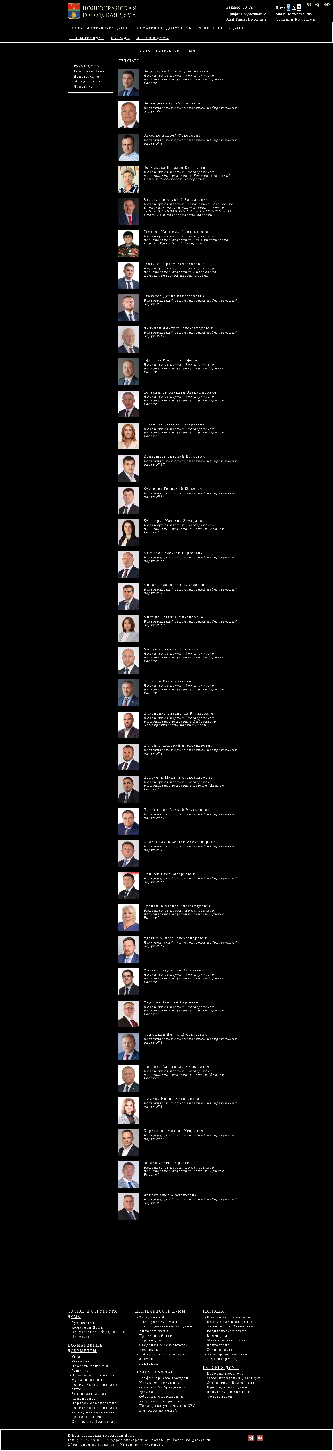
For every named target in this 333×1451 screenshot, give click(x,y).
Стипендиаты (220, 1349)
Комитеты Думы (90, 71)
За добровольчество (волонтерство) (227, 1356)
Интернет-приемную (141, 1444)
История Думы (152, 38)
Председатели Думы (227, 1387)
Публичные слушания (93, 1375)
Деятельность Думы (221, 28)
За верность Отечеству (230, 1326)
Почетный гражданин (229, 1317)
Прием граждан (86, 38)
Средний (284, 19)
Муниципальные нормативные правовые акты (96, 1384)
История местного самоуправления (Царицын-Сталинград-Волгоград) (235, 1378)
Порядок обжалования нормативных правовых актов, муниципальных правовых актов (96, 1410)
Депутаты (83, 86)
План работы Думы (158, 1322)
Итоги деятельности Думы (166, 1326)
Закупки (147, 1359)
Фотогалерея (220, 1396)
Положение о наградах (230, 1322)
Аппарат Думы (154, 1331)
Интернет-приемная (159, 1382)
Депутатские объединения (98, 1332)
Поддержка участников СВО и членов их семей (167, 1408)
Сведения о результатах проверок (163, 1347)
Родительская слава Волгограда (227, 1333)
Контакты (148, 1363)
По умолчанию (253, 13)
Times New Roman (251, 19)
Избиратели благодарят (163, 1354)
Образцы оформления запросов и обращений (162, 1398)
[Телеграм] (251, 1437)
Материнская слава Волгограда (226, 1342)
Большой (305, 19)
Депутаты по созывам (229, 1392)
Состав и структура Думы (98, 28)
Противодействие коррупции (157, 1338)
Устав (77, 1357)
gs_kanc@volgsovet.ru (189, 1440)
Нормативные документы (163, 28)
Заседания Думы (156, 1317)
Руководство (86, 66)
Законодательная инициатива (89, 1396)
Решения (80, 1370)
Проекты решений (90, 1366)
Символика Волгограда (95, 1421)
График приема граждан (164, 1378)
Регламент (82, 1361)
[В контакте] (260, 1437)
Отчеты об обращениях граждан (162, 1389)
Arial (230, 19)
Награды (120, 38)
